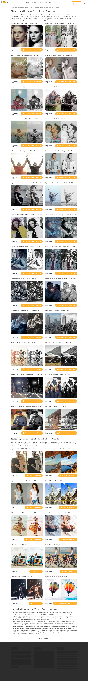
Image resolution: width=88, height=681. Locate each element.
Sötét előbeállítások (69, 571)
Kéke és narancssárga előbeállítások (67, 603)
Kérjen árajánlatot (76, 3)
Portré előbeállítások (35, 507)
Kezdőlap (26, 2)
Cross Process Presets (68, 475)
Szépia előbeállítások (34, 475)
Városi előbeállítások (69, 507)
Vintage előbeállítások (34, 539)
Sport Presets (37, 603)
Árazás (46, 2)
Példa (41, 2)
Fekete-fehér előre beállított (33, 50)
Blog (55, 2)
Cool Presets (37, 571)
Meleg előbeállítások (69, 539)
